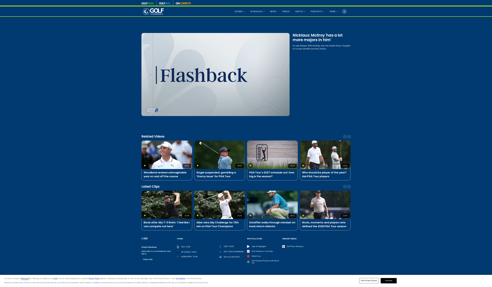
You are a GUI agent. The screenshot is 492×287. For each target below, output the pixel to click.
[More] (344, 11)
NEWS (273, 11)
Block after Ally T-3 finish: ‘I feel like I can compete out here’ (167, 224)
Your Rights (180, 278)
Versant (25, 278)
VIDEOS (286, 11)
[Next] (349, 136)
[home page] (153, 11)
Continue (388, 280)
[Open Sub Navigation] (244, 11)
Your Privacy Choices (369, 280)
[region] (246, 281)
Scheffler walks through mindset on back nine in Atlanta (272, 224)
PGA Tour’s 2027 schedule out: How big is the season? (271, 174)
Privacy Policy (94, 278)
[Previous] (344, 136)
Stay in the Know (149, 247)
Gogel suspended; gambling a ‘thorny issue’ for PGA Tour (216, 174)
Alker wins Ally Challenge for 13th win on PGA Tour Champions (217, 224)
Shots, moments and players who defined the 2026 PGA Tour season (324, 224)
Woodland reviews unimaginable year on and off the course (165, 174)
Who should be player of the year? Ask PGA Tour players (324, 174)
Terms (55, 278)
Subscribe (147, 259)
